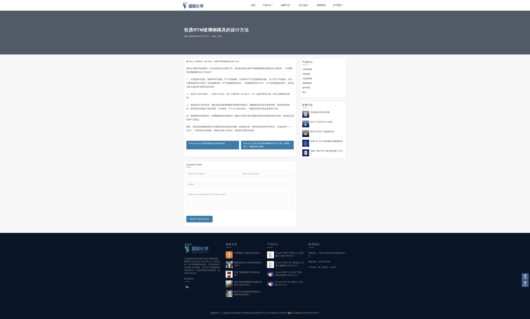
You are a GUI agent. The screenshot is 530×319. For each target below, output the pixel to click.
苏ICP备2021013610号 (277, 313)
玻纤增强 (306, 88)
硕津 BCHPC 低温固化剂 (322, 131)
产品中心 (267, 5)
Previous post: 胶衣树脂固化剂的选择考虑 (207, 143)
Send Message (199, 219)
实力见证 (303, 5)
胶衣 (304, 92)
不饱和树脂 (307, 69)
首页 (253, 5)
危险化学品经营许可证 (255, 313)
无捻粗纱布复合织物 (320, 112)
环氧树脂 (306, 74)
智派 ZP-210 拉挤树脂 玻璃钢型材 (327, 141)
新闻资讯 (321, 5)
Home (191, 61)
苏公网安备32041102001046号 (305, 313)
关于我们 (337, 5)
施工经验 (208, 61)
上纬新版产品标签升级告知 (246, 253)
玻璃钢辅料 (307, 83)
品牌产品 (285, 5)
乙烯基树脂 (307, 78)
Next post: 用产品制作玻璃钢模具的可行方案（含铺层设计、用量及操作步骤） (266, 145)
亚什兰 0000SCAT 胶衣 (322, 122)
